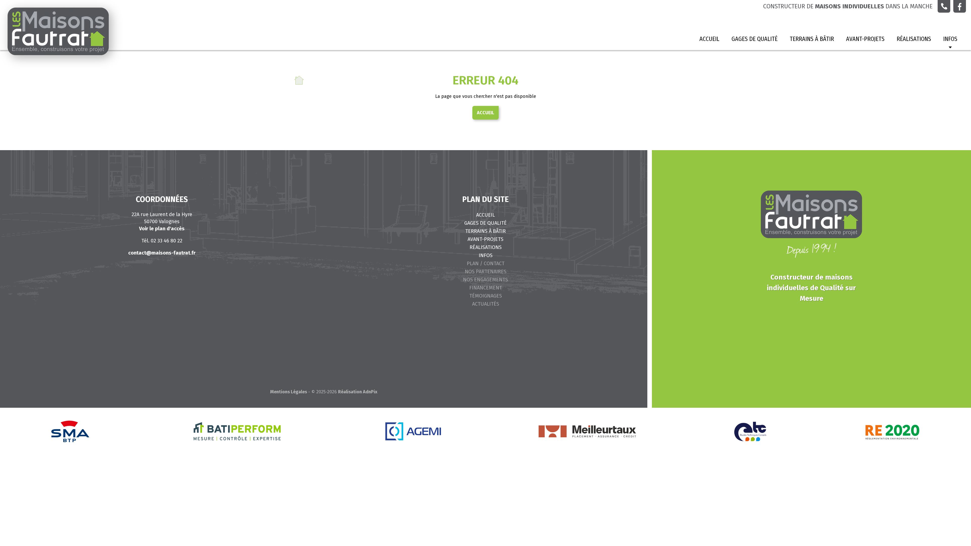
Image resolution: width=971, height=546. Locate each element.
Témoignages (485, 296)
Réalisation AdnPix (357, 392)
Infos (486, 255)
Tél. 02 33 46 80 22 (161, 241)
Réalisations (914, 38)
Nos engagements (485, 280)
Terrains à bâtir (812, 38)
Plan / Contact (485, 263)
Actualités (485, 304)
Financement (485, 288)
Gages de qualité (755, 38)
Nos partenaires (485, 271)
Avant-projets (865, 38)
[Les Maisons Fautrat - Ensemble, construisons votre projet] (58, 31)
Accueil (709, 38)
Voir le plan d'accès (162, 228)
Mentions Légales (288, 392)
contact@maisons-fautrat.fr (161, 253)
